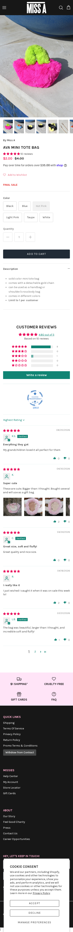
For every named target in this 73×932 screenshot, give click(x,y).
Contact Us (10, 833)
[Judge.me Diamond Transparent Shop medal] (35, 398)
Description (10, 269)
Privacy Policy (41, 893)
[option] (36, 66)
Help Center (10, 776)
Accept (34, 903)
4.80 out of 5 (46, 334)
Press (7, 827)
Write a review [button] (36, 375)
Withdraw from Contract (19, 752)
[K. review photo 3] (54, 507)
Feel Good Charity (14, 822)
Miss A (11, 140)
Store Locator (11, 787)
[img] (11, 430)
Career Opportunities (16, 839)
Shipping (8, 722)
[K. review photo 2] (33, 507)
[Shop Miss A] (36, 7)
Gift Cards (9, 793)
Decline (34, 912)
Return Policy (11, 740)
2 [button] (35, 651)
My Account (10, 782)
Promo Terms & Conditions (20, 745)
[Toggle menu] (4, 7)
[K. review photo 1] (12, 507)
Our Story (9, 816)
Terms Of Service (13, 728)
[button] (11, 154)
